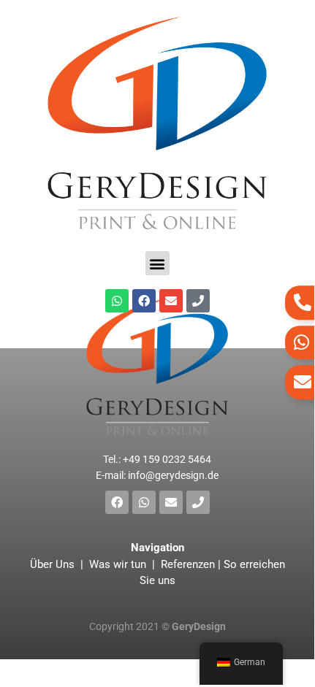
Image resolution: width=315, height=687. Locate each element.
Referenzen (188, 564)
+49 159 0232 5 (167, 459)
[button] (157, 263)
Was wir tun (117, 564)
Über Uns (53, 564)
